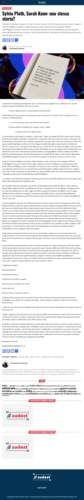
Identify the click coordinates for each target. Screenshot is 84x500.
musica (51, 391)
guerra (57, 389)
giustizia (46, 389)
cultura (38, 386)
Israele (18, 391)
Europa (33, 389)
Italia (29, 391)
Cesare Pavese (24, 357)
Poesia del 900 (47, 357)
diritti (53, 386)
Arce (8, 386)
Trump (67, 393)
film (38, 389)
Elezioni (18, 389)
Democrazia (46, 386)
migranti (46, 391)
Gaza (41, 389)
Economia (72, 386)
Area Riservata (42, 488)
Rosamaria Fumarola (17, 48)
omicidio (62, 391)
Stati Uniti (59, 394)
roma (27, 394)
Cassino (18, 386)
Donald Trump (59, 386)
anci (4, 385)
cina (22, 386)
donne (66, 386)
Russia (33, 393)
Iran (13, 391)
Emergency (26, 389)
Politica (17, 394)
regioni (23, 394)
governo (51, 389)
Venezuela (5, 395)
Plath (38, 357)
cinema (27, 386)
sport (52, 394)
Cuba (32, 385)
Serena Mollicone (44, 394)
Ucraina (74, 394)
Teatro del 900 (59, 357)
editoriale (8, 388)
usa (79, 394)
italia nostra (36, 391)
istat (24, 391)
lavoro (42, 391)
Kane (32, 357)
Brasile (13, 386)
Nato (56, 391)
